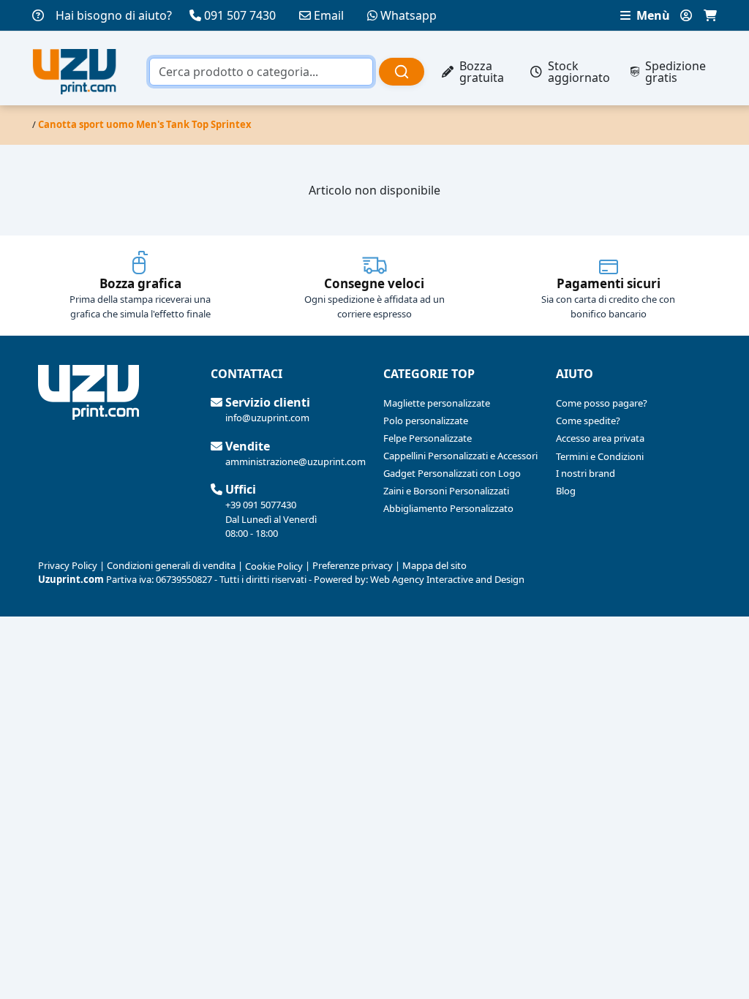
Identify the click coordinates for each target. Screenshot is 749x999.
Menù (651, 15)
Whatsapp (408, 15)
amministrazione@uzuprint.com (295, 461)
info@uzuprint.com (267, 417)
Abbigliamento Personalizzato (448, 508)
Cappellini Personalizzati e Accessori (460, 455)
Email (329, 15)
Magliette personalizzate (436, 403)
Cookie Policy (274, 566)
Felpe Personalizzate (427, 438)
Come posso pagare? (601, 403)
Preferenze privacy (352, 565)
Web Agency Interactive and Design (447, 579)
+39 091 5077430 (260, 504)
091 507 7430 (240, 15)
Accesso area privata (600, 438)
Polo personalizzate (425, 420)
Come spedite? (588, 420)
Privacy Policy (67, 565)
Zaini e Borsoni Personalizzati (446, 490)
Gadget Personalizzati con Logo (452, 473)
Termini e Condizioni (600, 456)
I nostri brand (585, 473)
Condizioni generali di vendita (171, 565)
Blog (566, 490)
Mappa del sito (434, 565)
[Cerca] (401, 72)
